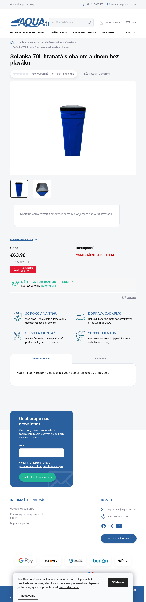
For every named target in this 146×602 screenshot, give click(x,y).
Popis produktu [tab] (41, 358)
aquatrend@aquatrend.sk (122, 509)
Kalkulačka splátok (27, 269)
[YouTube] (119, 525)
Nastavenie (28, 595)
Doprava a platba (19, 523)
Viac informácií (69, 587)
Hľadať (89, 22)
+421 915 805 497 (118, 516)
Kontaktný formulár (119, 538)
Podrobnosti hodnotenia (62, 74)
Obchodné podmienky (22, 4)
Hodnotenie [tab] (101, 358)
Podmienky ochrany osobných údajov (26, 516)
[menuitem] (28, 32)
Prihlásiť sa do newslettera (37, 477)
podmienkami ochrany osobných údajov (41, 466)
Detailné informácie (21, 239)
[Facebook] (103, 525)
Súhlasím (118, 582)
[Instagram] (110, 525)
